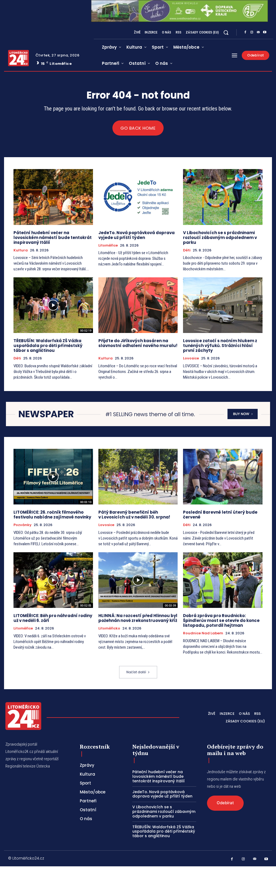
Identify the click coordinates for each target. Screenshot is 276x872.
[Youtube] (264, 32)
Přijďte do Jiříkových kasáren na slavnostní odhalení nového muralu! (137, 345)
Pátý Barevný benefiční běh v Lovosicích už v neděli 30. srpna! (134, 514)
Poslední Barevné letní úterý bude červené (220, 514)
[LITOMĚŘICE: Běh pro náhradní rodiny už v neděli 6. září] (53, 580)
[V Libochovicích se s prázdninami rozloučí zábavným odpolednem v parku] (223, 197)
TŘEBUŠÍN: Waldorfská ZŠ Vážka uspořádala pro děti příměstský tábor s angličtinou (47, 345)
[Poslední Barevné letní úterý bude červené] (223, 476)
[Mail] (258, 32)
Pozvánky (22, 525)
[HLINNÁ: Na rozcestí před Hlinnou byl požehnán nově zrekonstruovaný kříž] (138, 580)
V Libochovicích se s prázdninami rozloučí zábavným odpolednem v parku (220, 237)
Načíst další (136, 672)
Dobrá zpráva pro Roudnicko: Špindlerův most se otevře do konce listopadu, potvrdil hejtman (221, 620)
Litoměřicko (109, 628)
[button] (225, 32)
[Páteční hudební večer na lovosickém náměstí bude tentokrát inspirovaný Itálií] (53, 197)
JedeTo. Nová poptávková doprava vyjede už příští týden (136, 235)
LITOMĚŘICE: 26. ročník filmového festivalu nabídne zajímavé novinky (52, 514)
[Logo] (18, 58)
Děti (187, 250)
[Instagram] (252, 32)
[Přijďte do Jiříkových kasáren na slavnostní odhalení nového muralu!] (138, 305)
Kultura (20, 250)
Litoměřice (108, 245)
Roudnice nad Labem (203, 633)
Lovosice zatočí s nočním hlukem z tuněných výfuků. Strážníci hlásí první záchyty (220, 345)
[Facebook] (245, 32)
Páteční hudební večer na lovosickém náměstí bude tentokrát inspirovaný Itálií (52, 237)
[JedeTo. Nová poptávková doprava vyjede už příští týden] (138, 197)
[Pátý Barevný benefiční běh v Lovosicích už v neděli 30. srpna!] (138, 476)
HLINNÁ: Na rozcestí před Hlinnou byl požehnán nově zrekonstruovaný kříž (137, 618)
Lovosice (191, 358)
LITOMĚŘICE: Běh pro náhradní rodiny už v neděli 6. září (52, 618)
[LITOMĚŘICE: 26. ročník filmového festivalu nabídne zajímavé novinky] (53, 476)
